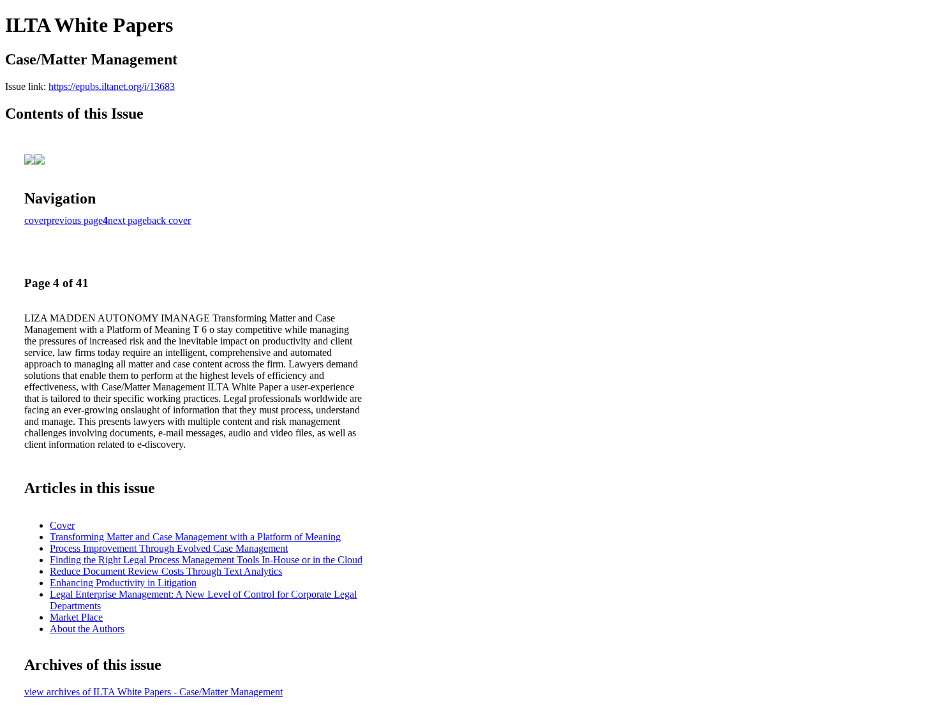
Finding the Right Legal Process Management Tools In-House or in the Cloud (206, 559)
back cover (169, 220)
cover (35, 220)
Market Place (76, 617)
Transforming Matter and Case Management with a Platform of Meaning (195, 536)
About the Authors (87, 628)
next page (127, 220)
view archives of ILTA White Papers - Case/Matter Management (153, 691)
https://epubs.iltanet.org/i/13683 (111, 86)
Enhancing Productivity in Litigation (123, 582)
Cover (62, 525)
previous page (75, 220)
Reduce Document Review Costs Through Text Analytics (166, 571)
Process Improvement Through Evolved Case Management (169, 548)
